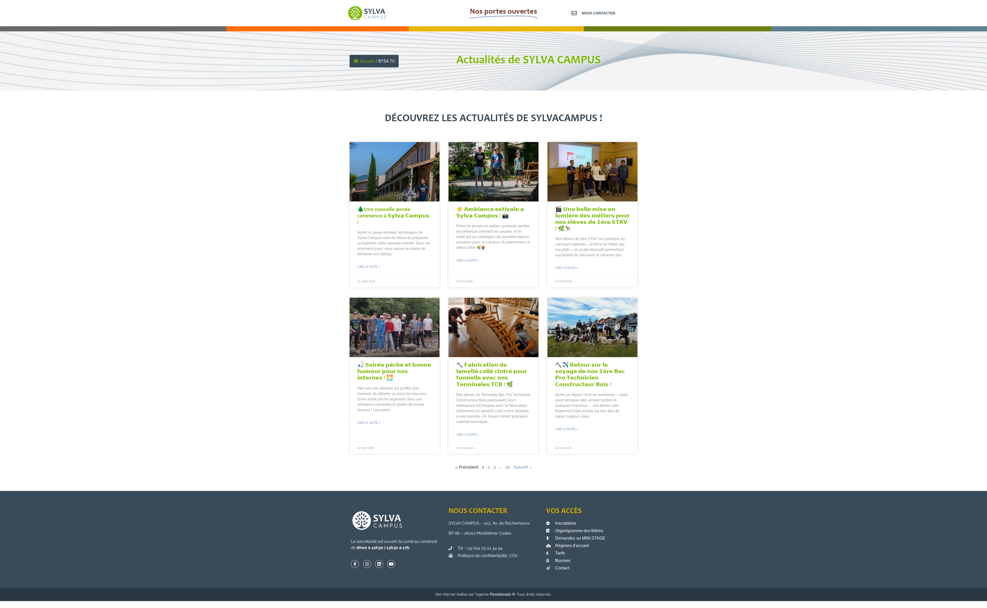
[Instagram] (367, 564)
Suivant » (523, 467)
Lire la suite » (368, 267)
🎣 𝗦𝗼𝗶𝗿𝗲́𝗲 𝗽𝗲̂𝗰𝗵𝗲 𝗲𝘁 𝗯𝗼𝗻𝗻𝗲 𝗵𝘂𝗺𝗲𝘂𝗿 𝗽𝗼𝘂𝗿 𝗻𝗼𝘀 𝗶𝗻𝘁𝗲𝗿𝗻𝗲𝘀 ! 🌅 (394, 372)
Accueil (367, 61)
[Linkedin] (379, 564)
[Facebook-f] (355, 564)
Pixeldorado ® (503, 594)
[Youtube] (391, 564)
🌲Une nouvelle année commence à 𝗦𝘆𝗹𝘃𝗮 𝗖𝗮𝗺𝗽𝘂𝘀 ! (393, 216)
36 (507, 467)
